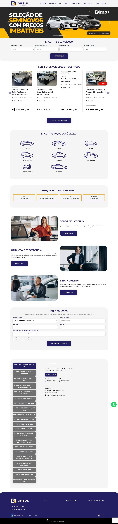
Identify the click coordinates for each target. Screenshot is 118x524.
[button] (9, 22)
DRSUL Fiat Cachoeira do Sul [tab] (24, 399)
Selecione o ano (64, 45)
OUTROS (59, 172)
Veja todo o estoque (59, 121)
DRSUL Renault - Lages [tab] (24, 424)
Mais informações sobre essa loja (56, 395)
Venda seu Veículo (55, 4)
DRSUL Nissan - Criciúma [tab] (24, 429)
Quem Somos (100, 4)
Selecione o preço (89, 45)
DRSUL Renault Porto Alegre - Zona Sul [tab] (24, 441)
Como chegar (52, 374)
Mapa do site (70, 500)
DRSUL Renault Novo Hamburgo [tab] (24, 373)
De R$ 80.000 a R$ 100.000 (71, 198)
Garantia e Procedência (72, 4)
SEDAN (59, 148)
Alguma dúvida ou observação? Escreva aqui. (26, 330)
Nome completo (64, 317)
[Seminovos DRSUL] (20, 3)
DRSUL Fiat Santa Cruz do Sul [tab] (24, 379)
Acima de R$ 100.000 (94, 198)
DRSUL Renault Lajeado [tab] (24, 447)
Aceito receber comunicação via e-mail (23, 338)
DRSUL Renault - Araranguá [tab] (24, 415)
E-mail (62, 324)
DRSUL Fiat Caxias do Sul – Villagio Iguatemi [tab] (24, 386)
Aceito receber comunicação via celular (24, 340)
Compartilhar (16, 71)
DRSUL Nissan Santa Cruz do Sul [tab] (24, 480)
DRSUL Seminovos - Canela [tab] (24, 452)
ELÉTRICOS (91, 160)
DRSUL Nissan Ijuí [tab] (24, 470)
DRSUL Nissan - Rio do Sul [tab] (24, 419)
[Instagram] (100, 515)
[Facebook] (104, 515)
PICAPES (59, 160)
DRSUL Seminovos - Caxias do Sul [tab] (24, 366)
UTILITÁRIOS (27, 160)
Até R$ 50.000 (24, 198)
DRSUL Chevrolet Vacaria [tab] (24, 403)
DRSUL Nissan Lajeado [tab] (24, 474)
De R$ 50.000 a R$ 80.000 (47, 198)
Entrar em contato (59, 344)
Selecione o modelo (41, 45)
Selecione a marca (16, 45)
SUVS (91, 148)
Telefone (15, 324)
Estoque (43, 4)
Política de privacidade (96, 500)
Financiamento (88, 4)
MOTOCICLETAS (27, 172)
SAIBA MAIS (69, 233)
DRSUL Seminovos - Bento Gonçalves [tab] (24, 435)
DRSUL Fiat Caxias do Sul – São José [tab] (24, 393)
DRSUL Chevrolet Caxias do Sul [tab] (24, 409)
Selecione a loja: (17, 317)
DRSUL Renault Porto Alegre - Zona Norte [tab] (24, 457)
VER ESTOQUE (59, 56)
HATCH (27, 148)
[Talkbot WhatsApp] (114, 404)
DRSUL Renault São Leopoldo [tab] (24, 464)
